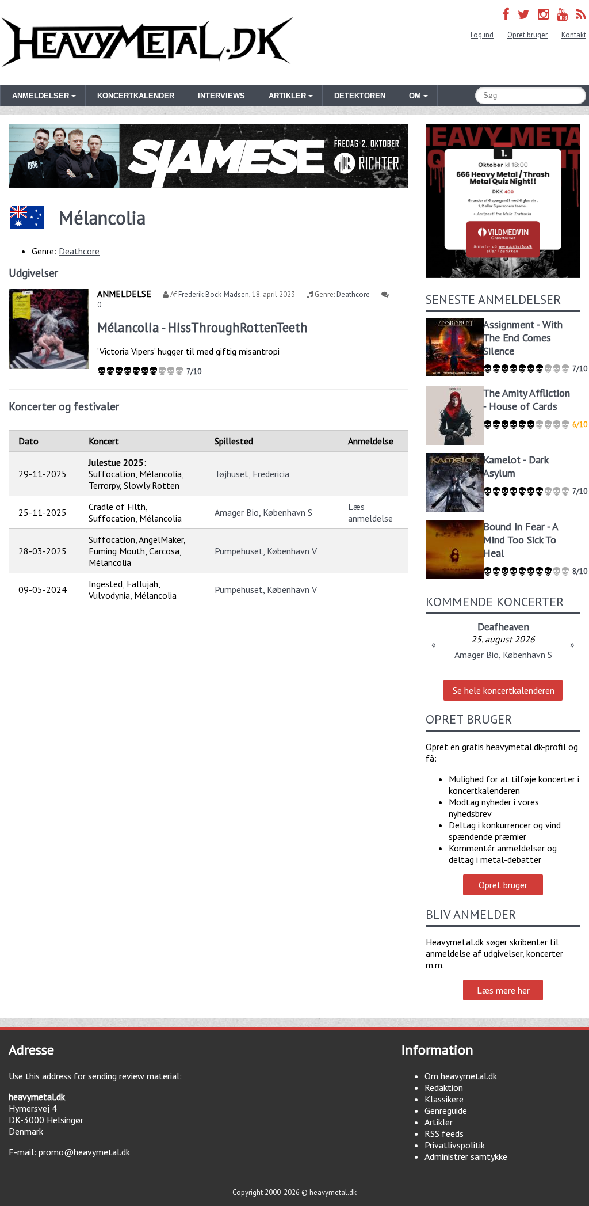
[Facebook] (506, 14)
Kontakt (573, 35)
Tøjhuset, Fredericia (252, 474)
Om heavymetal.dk (460, 1076)
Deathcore (79, 251)
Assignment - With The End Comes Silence (523, 337)
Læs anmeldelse (370, 512)
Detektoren (359, 96)
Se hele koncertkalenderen (503, 690)
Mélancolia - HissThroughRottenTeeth (202, 327)
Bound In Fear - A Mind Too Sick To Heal (520, 540)
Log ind (482, 35)
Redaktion (443, 1087)
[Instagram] (543, 14)
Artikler (438, 1122)
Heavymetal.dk (147, 43)
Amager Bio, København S (263, 512)
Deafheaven (503, 626)
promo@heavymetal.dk (84, 1152)
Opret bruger (527, 35)
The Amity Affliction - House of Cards (526, 399)
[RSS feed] (581, 14)
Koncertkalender (135, 96)
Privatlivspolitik (454, 1145)
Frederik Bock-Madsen (213, 294)
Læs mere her (503, 990)
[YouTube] (562, 14)
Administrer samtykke (465, 1156)
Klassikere (444, 1099)
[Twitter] (524, 14)
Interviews (221, 96)
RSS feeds (444, 1133)
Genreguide (445, 1110)
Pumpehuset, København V (266, 551)
